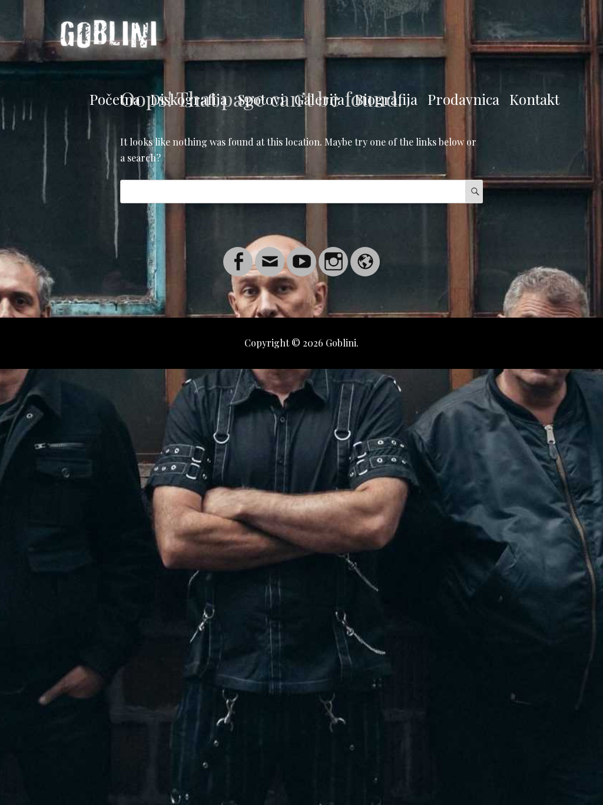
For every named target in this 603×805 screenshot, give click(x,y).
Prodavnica (463, 99)
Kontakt (534, 99)
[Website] (365, 254)
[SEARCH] (474, 191)
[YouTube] (301, 254)
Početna (115, 99)
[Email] (269, 254)
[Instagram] (333, 254)
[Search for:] (301, 191)
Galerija (319, 99)
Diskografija (188, 99)
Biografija (386, 99)
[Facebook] (238, 254)
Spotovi (260, 99)
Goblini (341, 342)
